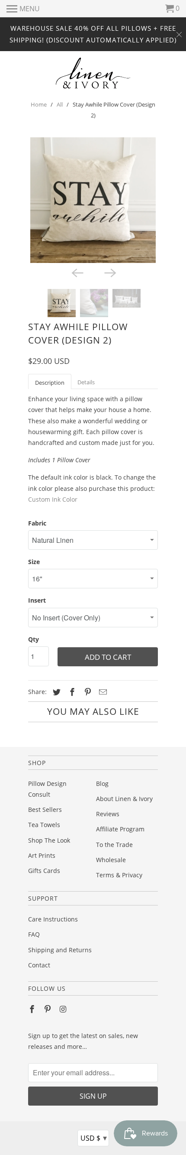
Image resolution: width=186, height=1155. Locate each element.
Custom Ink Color (52, 499)
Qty (33, 639)
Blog (102, 783)
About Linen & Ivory (124, 799)
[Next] (109, 272)
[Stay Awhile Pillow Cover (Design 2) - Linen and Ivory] (93, 200)
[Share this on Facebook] (71, 692)
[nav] (23, 8)
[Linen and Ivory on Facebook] (33, 1009)
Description (49, 382)
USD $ (93, 1137)
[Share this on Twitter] (55, 692)
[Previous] (76, 272)
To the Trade (114, 844)
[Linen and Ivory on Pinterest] (48, 1009)
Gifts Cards (44, 870)
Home (39, 104)
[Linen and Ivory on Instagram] (64, 1009)
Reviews (107, 814)
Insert (37, 600)
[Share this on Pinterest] (86, 692)
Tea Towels (44, 825)
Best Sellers (45, 809)
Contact (39, 965)
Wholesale (111, 860)
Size (34, 562)
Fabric (37, 523)
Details (86, 382)
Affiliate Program (120, 829)
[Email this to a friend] (102, 692)
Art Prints (41, 855)
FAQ (34, 934)
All (60, 104)
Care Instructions (53, 919)
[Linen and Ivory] (93, 73)
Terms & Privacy (119, 875)
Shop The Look (49, 840)
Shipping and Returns (60, 950)
